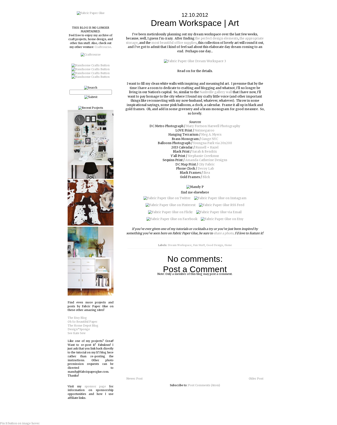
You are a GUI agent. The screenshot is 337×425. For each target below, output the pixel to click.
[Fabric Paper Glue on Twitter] (167, 198)
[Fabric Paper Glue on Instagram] (220, 198)
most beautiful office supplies (174, 43)
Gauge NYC (209, 139)
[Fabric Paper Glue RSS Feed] (222, 205)
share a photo (223, 233)
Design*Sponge (79, 329)
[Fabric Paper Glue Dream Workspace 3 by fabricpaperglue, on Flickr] (195, 61)
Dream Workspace (180, 245)
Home (228, 245)
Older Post (256, 378)
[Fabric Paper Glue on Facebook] (172, 219)
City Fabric (207, 164)
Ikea (206, 173)
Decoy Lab (206, 169)
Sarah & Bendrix (204, 152)
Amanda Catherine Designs (206, 160)
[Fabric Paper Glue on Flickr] (170, 212)
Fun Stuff (199, 245)
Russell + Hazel (206, 147)
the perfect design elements (216, 38)
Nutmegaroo (204, 130)
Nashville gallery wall (216, 92)
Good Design (214, 245)
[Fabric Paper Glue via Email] (219, 212)
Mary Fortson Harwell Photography (213, 126)
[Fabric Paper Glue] (91, 13)
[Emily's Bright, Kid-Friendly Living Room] (90, 294)
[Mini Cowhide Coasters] (90, 224)
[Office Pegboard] (90, 177)
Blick (206, 177)
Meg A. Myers (211, 135)
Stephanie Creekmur (203, 156)
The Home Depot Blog (83, 325)
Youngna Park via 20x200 (212, 143)
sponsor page (95, 386)
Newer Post (134, 378)
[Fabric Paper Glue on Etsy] (222, 219)
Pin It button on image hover (20, 423)
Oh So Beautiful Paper (82, 321)
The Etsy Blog (77, 317)
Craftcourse (103, 47)
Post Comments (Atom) (204, 385)
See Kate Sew (77, 333)
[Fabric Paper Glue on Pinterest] (170, 205)
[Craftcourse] (91, 54)
